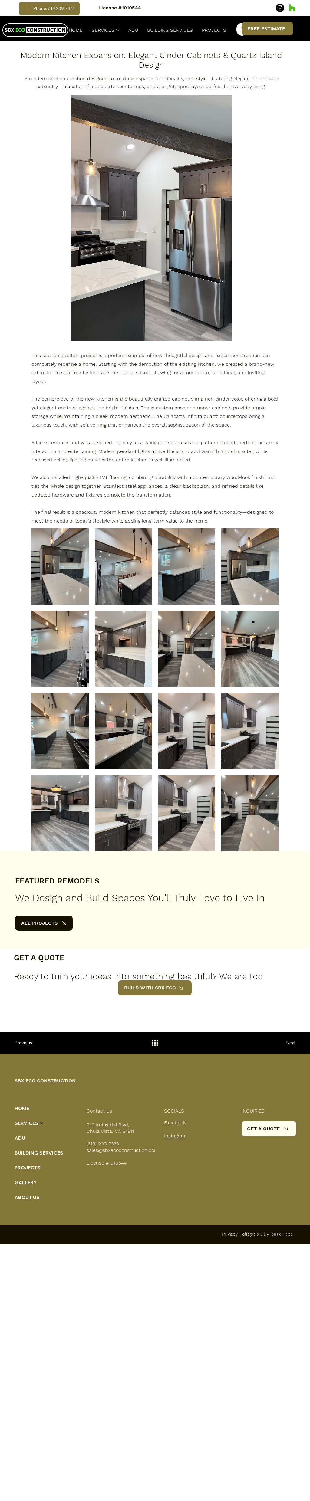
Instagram (175, 1136)
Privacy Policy (237, 1234)
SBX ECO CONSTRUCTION (45, 1080)
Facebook (175, 1123)
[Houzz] (292, 8)
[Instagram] (280, 8)
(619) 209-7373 (103, 1144)
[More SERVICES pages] (117, 30)
